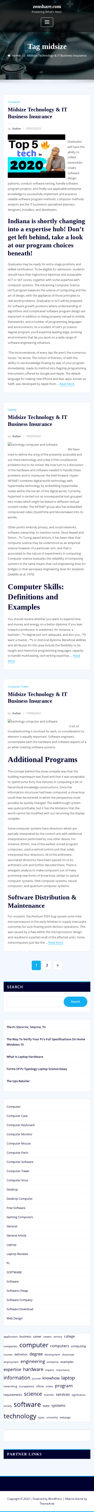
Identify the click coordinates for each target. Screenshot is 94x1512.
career (37, 1336)
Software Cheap (17, 1291)
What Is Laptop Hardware (25, 1057)
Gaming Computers (20, 1217)
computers (59, 1345)
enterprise (53, 1362)
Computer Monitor (19, 1134)
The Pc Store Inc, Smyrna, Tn (26, 1027)
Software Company (20, 1300)
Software (13, 1281)
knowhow (51, 1378)
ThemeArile (47, 1504)
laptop (68, 1378)
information (17, 1377)
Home (16, 55)
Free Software (16, 1208)
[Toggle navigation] (47, 22)
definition (21, 1354)
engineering (33, 1361)
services (63, 1394)
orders (49, 1386)
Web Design (15, 1318)
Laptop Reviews (17, 1254)
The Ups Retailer (18, 1081)
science (33, 1393)
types (41, 1417)
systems (58, 1405)
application (11, 1336)
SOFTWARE (14, 1272)
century (57, 1336)
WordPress (55, 1499)
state (46, 1406)
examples (66, 1362)
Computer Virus (17, 1180)
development (52, 1354)
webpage (65, 1417)
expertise (12, 1369)
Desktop (12, 1189)
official (40, 1386)
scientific (49, 1394)
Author (14, 128)
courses (8, 1354)
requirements (13, 1395)
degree (36, 1354)
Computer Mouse (19, 1143)
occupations (26, 1386)
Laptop (12, 409)
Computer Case (17, 1116)
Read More (67, 384)
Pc (8, 1263)
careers (47, 1336)
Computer (14, 102)
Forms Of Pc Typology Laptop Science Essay (37, 1069)
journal (36, 1378)
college (69, 1336)
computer (33, 1344)
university (52, 1417)
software (27, 1404)
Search (15, 986)
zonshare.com (47, 6)
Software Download (20, 1309)
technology (20, 1415)
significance (78, 1394)
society (8, 1406)
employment (11, 1362)
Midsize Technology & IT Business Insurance (56, 55)
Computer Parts (17, 1153)
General (12, 1226)
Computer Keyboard (20, 1125)
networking (10, 1386)
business (25, 1336)
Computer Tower (18, 686)
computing (78, 1346)
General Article (16, 1235)
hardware (33, 1369)
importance (63, 1370)
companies (11, 1346)
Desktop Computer (20, 1199)
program (64, 1385)
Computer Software (20, 1162)
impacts (49, 1370)
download (68, 1354)
